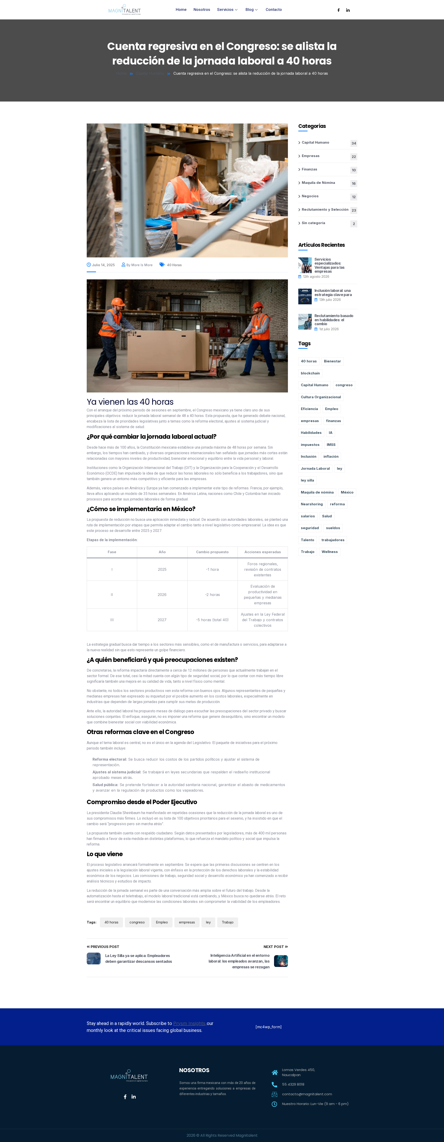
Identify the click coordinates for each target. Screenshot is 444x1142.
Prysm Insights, (190, 1023)
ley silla (307, 480)
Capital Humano (150, 73)
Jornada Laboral (315, 468)
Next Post (274, 946)
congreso (137, 922)
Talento (307, 540)
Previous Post (104, 946)
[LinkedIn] (348, 9)
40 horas (174, 265)
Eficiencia (309, 409)
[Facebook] (338, 9)
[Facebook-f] (125, 1097)
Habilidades (311, 432)
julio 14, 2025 (103, 265)
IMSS (331, 444)
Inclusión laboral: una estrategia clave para (333, 292)
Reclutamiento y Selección (325, 209)
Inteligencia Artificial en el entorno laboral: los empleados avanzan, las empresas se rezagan (239, 961)
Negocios (310, 196)
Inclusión (308, 456)
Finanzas (309, 169)
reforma (337, 504)
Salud (327, 516)
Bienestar (332, 361)
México (347, 492)
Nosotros (202, 9)
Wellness (330, 551)
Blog (250, 9)
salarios (308, 516)
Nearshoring (312, 504)
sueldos (333, 528)
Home (181, 9)
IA (331, 432)
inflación (331, 456)
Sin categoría (313, 223)
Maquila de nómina (317, 492)
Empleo (162, 922)
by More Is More (139, 265)
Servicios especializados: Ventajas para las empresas (329, 265)
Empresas (311, 156)
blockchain (310, 373)
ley (208, 922)
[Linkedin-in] (133, 1097)
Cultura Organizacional (321, 397)
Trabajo (228, 922)
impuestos (310, 444)
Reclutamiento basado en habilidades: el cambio (333, 319)
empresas (187, 922)
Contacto (274, 9)
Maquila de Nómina (318, 182)
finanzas (333, 421)
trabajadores (333, 540)
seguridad (310, 528)
